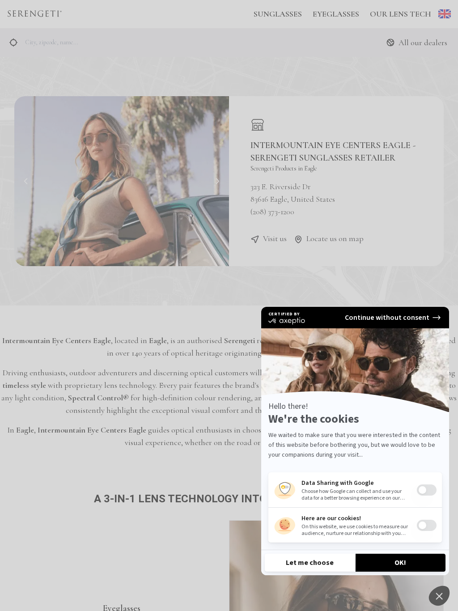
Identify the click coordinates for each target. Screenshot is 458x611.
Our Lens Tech (400, 14)
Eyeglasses (336, 14)
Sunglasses (278, 14)
